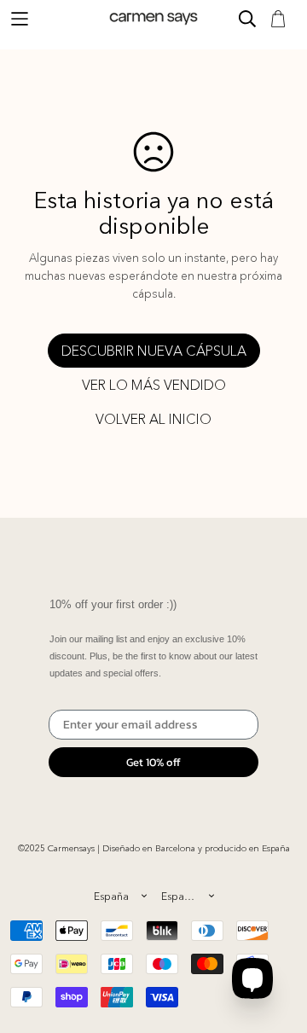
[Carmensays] (153, 18)
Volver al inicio (153, 418)
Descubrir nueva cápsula (153, 350)
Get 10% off (153, 762)
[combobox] (120, 896)
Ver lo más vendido (154, 384)
